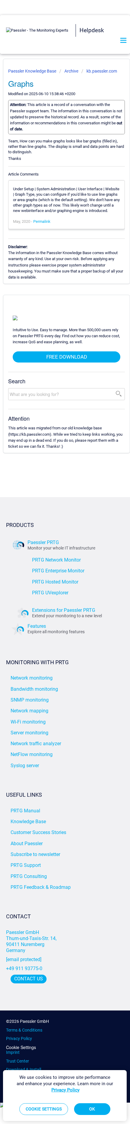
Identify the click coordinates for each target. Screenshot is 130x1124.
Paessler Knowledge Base (32, 71)
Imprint (13, 1052)
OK (92, 1109)
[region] (65, 1095)
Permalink (41, 221)
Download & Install (23, 1069)
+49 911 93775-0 (24, 968)
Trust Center (17, 1061)
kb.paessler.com (101, 71)
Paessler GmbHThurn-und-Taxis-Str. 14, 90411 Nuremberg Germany (32, 941)
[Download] (54, 574)
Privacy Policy (19, 1038)
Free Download (66, 357)
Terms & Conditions (24, 1030)
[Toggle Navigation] (123, 41)
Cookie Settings (21, 1047)
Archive (71, 71)
